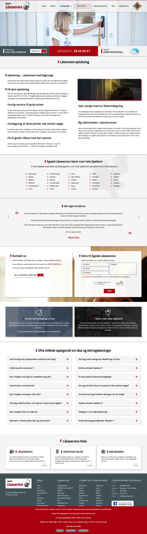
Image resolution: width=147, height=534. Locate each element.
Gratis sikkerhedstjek (63, 498)
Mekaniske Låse (62, 503)
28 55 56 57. (25, 96)
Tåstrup (116, 177)
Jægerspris (75, 183)
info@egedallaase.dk (126, 496)
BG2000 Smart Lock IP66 (65, 488)
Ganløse (52, 177)
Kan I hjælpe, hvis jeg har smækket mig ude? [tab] (30, 376)
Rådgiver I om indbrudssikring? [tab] (93, 411)
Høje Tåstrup (75, 177)
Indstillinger (83, 530)
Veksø (116, 180)
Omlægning (116, 452)
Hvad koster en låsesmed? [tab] (22, 385)
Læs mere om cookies (73, 526)
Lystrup (73, 189)
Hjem (44, 6)
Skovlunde (96, 183)
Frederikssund (55, 174)
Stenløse (117, 174)
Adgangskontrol (62, 485)
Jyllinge (73, 180)
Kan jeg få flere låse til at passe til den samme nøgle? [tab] (103, 385)
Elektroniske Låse (62, 495)
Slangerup (95, 186)
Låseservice (81, 6)
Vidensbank (65, 6)
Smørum (95, 189)
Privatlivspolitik (88, 277)
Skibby (94, 180)
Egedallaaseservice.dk (18, 492)
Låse (58, 500)
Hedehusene (54, 186)
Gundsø (52, 180)
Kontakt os (124, 6)
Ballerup (31, 180)
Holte (73, 174)
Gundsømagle (54, 183)
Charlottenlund (33, 186)
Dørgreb (59, 490)
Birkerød (31, 183)
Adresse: (114, 488)
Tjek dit (106, 49)
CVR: (113, 491)
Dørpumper (61, 493)
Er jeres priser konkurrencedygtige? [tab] (95, 376)
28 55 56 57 (82, 51)
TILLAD (60, 530)
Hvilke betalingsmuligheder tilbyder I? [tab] (96, 420)
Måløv (94, 174)
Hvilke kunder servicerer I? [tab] (22, 368)
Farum (30, 189)
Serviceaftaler (73, 452)
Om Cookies (41, 503)
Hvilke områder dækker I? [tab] (90, 368)
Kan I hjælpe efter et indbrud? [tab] (24, 411)
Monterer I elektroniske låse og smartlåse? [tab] (30, 420)
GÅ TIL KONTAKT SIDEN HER (25, 275)
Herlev (52, 189)
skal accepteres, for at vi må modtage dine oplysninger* (106, 277)
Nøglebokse (61, 505)
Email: (114, 496)
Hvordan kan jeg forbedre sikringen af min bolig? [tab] (101, 394)
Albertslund (32, 174)
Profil (53, 6)
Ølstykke (117, 186)
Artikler (39, 500)
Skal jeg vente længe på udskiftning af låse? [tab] (99, 359)
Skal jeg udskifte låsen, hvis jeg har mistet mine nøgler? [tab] (36, 403)
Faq (113, 6)
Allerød (30, 177)
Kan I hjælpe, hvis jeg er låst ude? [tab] (25, 394)
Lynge (73, 186)
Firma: (114, 485)
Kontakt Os (35, 51)
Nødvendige (70, 530)
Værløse (117, 183)
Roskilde (95, 177)
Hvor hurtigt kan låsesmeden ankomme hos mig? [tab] (33, 359)
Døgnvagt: (115, 493)
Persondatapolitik (42, 505)
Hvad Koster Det (100, 6)
